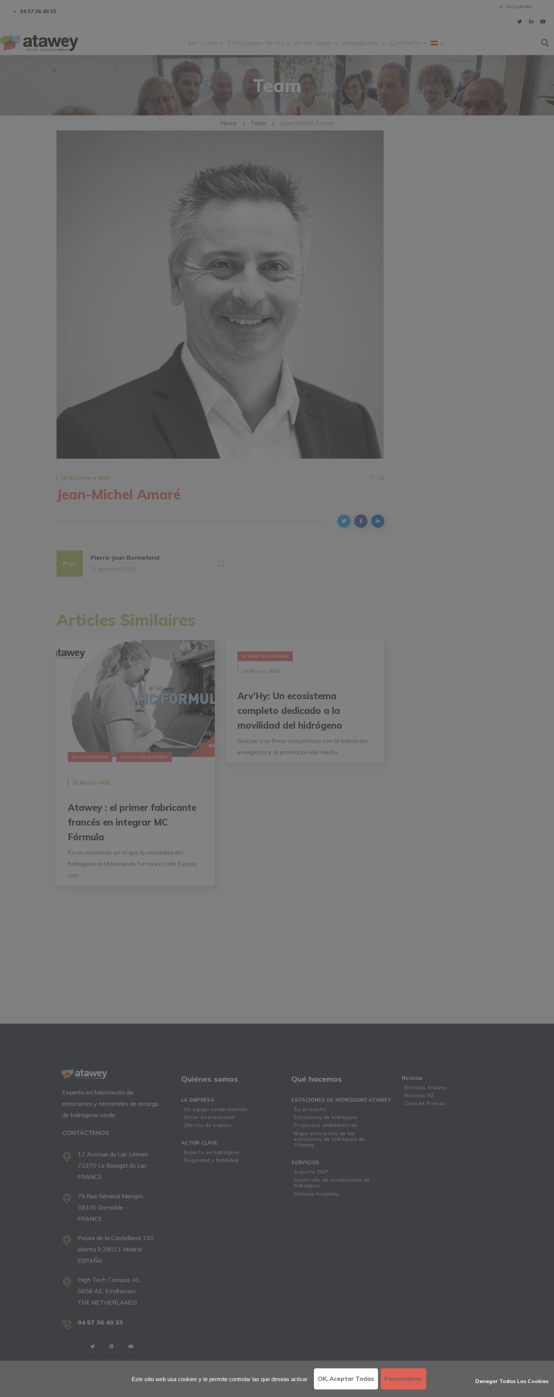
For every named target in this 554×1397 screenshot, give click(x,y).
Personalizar (403, 1378)
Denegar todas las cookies (511, 1381)
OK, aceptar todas (346, 1378)
